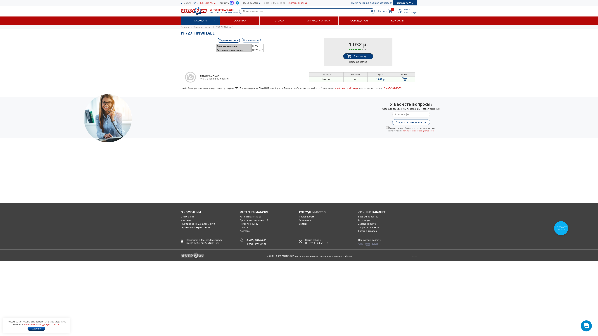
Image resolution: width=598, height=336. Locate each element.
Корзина (382, 11)
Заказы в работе (367, 223)
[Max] (232, 3)
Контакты (397, 20)
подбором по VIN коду (346, 88)
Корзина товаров (367, 230)
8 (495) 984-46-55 (206, 2)
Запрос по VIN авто (368, 227)
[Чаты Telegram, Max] (586, 325)
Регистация (364, 220)
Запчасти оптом (318, 20)
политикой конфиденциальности (418, 130)
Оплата (279, 20)
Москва (187, 2)
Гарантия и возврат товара (195, 227)
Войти (407, 9)
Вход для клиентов (368, 216)
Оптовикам (305, 220)
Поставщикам (358, 20)
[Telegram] (238, 3)
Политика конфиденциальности (198, 223)
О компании (187, 216)
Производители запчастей (254, 220)
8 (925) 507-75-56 (256, 243)
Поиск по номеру (249, 223)
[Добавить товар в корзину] (405, 79)
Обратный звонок (297, 2)
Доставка (240, 20)
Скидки (303, 223)
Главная (185, 27)
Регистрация (410, 12)
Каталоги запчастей (250, 216)
